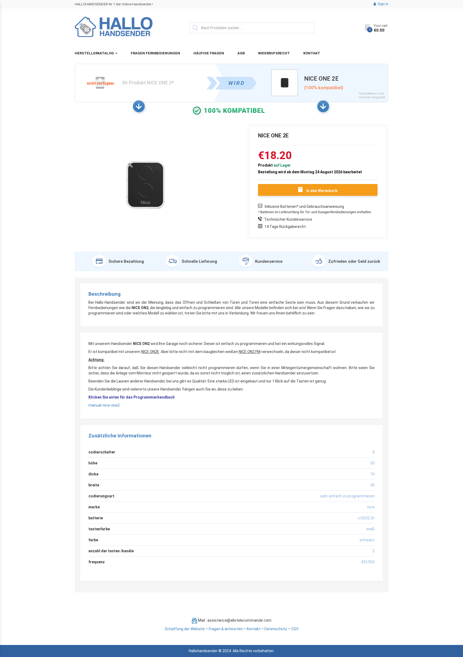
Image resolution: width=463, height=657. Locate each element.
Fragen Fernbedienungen (155, 53)
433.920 (368, 562)
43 (372, 485)
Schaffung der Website (185, 629)
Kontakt (311, 53)
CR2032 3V (366, 518)
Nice (371, 507)
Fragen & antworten (226, 629)
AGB (241, 53)
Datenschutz (275, 629)
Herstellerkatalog (94, 53)
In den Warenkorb (321, 191)
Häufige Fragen (208, 53)
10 (372, 474)
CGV (294, 629)
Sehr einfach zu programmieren (347, 496)
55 (372, 463)
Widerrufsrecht (274, 53)
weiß (370, 529)
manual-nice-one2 (104, 405)
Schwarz (367, 540)
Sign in (382, 4)
